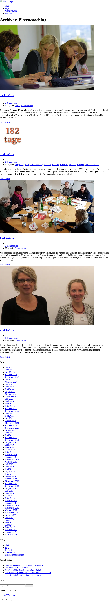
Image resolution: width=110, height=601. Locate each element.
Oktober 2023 (11, 394)
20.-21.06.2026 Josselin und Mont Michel (23, 570)
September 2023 (12, 396)
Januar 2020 (10, 457)
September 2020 (12, 440)
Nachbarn (64, 164)
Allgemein (19, 164)
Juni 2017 (9, 520)
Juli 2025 (9, 379)
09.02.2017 (7, 237)
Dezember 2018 (12, 479)
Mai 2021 (9, 435)
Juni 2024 (9, 387)
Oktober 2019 (11, 462)
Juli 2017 (9, 517)
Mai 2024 (9, 389)
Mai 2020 (9, 447)
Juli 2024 (9, 384)
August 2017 (10, 515)
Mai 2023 (9, 404)
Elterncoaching (27, 105)
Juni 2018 (9, 493)
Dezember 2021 (12, 423)
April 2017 (10, 525)
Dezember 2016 (12, 534)
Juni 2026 (9, 370)
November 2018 (12, 481)
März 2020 (10, 452)
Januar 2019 (10, 476)
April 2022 (10, 418)
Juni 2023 (9, 401)
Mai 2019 (9, 469)
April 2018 (10, 496)
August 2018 (10, 488)
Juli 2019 (9, 464)
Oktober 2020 (11, 437)
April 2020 (10, 450)
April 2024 (10, 391)
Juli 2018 (9, 491)
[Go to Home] (6, 1)
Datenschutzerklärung (14, 555)
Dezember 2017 (12, 505)
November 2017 (12, 508)
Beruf (17, 105)
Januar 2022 (10, 420)
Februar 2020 (11, 454)
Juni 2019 (9, 466)
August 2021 (10, 430)
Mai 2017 (9, 522)
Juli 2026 (9, 367)
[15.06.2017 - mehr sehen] (13, 148)
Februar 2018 (11, 500)
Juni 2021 (9, 433)
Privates (72, 164)
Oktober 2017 (11, 510)
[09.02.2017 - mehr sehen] (47, 232)
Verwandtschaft (92, 164)
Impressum (10, 552)
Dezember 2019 (12, 459)
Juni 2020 (9, 445)
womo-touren (11, 11)
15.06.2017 (7, 154)
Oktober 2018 (11, 483)
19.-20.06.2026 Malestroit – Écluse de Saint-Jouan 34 (28, 572)
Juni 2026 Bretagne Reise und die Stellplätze (24, 565)
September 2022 (12, 411)
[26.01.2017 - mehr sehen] (47, 324)
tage (7, 8)
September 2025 (12, 377)
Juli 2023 (9, 399)
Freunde (55, 164)
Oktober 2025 (11, 374)
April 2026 (10, 372)
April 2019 (10, 471)
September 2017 (12, 513)
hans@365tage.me (8, 595)
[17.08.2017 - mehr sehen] (47, 89)
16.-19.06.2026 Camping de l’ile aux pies (23, 575)
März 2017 (10, 527)
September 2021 (12, 428)
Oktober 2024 (11, 382)
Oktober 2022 (11, 408)
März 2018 (10, 498)
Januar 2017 (10, 532)
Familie (47, 164)
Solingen (80, 164)
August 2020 (10, 442)
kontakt (8, 13)
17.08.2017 (7, 95)
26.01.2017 (7, 330)
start (7, 6)
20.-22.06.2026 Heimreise (16, 568)
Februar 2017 (11, 529)
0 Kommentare (11, 103)
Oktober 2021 (11, 425)
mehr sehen (5, 122)
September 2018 (12, 486)
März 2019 (10, 474)
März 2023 (10, 406)
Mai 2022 (9, 416)
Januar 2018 (10, 503)
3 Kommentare (11, 246)
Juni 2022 (9, 413)
